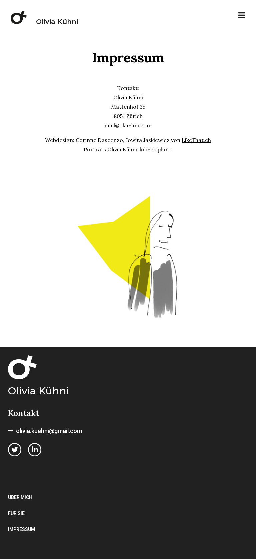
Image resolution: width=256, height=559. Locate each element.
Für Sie (16, 513)
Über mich (20, 497)
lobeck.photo (156, 149)
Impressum (21, 529)
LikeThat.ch (196, 140)
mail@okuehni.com (128, 125)
